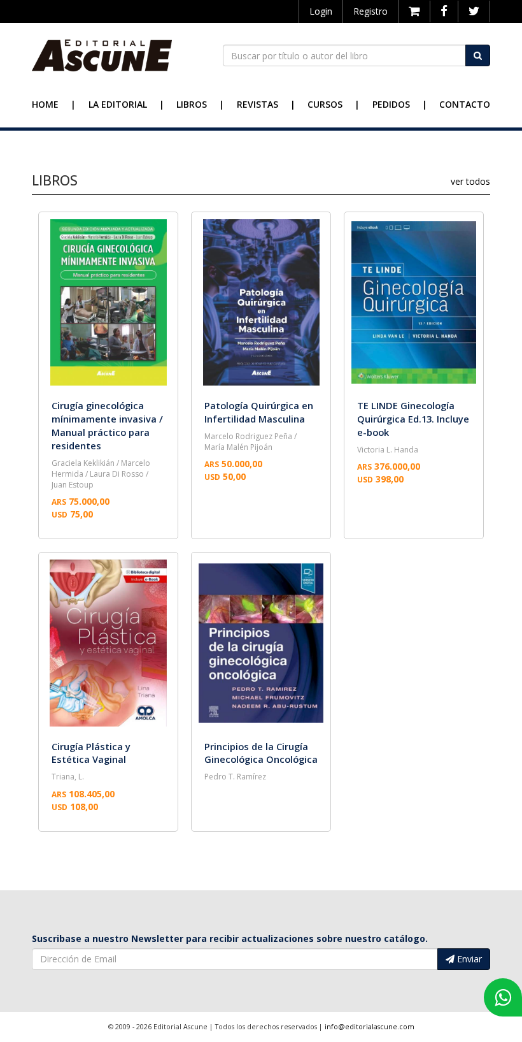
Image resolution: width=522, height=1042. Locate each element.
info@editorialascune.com (369, 1026)
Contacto (464, 104)
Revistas (257, 104)
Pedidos (391, 104)
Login (320, 11)
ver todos (470, 181)
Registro (370, 11)
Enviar (468, 959)
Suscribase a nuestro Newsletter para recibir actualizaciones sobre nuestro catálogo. (230, 938)
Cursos (324, 104)
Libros (191, 104)
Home (45, 104)
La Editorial (117, 104)
